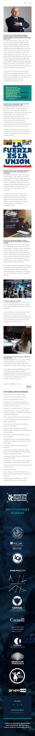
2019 (8, 108)
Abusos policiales (14, 42)
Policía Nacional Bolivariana (18, 184)
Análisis (22, 42)
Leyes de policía (8, 254)
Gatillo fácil (7, 50)
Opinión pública (26, 60)
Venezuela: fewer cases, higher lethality (14, 394)
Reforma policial (8, 260)
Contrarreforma (18, 246)
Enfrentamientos (19, 48)
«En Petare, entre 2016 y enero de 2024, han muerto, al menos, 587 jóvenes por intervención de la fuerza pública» (17, 430)
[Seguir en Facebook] (13, 704)
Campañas (21, 44)
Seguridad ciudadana (9, 64)
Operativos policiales (15, 60)
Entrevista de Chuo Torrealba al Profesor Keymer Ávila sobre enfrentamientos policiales (17, 172)
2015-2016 (6, 42)
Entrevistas (27, 48)
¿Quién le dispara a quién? (12, 301)
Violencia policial (20, 67)
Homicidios (13, 50)
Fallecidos (6, 365)
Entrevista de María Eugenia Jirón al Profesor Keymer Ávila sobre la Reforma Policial (17, 241)
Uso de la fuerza (20, 64)
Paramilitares (12, 182)
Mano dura (21, 116)
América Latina (13, 110)
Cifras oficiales (18, 112)
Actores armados (8, 176)
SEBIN (18, 188)
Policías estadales (19, 186)
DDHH (17, 46)
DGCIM (11, 178)
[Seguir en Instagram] (21, 704)
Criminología (7, 363)
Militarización (11, 52)
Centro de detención (20, 361)
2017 (28, 107)
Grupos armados (14, 180)
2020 (11, 108)
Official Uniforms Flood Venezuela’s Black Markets (17, 417)
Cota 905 (26, 44)
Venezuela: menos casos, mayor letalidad (15, 397)
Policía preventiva (22, 365)
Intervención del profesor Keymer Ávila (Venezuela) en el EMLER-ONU (16, 104)
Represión (28, 62)
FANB (8, 180)
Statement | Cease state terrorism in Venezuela (16, 408)
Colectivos (19, 176)
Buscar (29, 386)
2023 (20, 108)
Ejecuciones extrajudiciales (16, 114)
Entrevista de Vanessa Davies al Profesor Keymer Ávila (17, 357)
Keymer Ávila (20, 50)
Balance (26, 42)
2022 (17, 108)
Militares (6, 182)
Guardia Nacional (24, 180)
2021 (14, 108)
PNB (16, 124)
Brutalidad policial (12, 44)
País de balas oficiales (9, 469)
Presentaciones (27, 124)
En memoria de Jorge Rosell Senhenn (14, 399)
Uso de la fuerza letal (21, 126)
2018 (5, 108)
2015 (27, 40)
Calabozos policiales (9, 361)
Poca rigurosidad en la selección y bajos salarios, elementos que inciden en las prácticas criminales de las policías (17, 441)
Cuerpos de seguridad (10, 46)
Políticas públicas (13, 62)
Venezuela (27, 65)
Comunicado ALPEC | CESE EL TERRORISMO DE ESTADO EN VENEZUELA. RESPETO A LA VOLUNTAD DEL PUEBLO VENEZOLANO (17, 412)
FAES (26, 114)
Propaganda (21, 62)
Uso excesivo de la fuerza (17, 65)
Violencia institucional (9, 67)
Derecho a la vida (24, 46)
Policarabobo (13, 365)
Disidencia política (19, 178)
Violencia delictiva (8, 262)
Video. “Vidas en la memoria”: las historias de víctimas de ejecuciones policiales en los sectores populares (17, 474)
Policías (6, 62)
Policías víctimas (25, 306)
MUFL (23, 122)
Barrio (5, 44)
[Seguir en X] (17, 704)
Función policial (8, 248)
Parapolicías (20, 182)
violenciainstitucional (11, 40)
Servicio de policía (18, 260)
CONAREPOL (10, 246)
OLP (14, 58)
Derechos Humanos (9, 48)
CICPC (14, 176)
